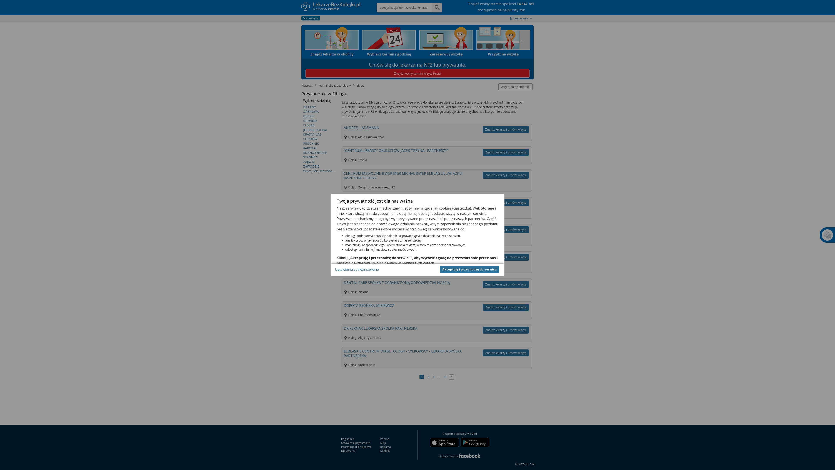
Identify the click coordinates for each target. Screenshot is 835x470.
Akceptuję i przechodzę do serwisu (469, 269)
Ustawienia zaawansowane (357, 269)
